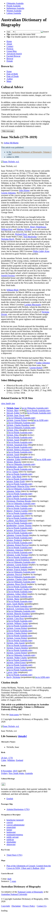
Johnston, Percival (14, 574)
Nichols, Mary (13, 410)
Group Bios (12, 51)
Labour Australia (14, 13)
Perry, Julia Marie (14, 476)
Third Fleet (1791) (14, 855)
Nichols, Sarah (13, 440)
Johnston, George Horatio (18, 535)
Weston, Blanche (14, 462)
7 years (13, 881)
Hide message (7, 131)
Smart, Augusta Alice (16, 516)
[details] (22, 736)
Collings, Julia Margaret (17, 520)
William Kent (7, 229)
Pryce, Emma (12, 472)
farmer (9, 830)
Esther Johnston (43, 363)
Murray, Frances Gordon (17, 511)
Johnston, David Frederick (18, 560)
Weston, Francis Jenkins (17, 569)
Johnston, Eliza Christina (17, 506)
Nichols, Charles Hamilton (18, 425)
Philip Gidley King (41, 251)
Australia (29, 773)
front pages (14, 714)
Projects (10, 49)
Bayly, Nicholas (13, 677)
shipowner (11, 844)
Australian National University (14, 894)
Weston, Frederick (14, 540)
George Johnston (8, 193)
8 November (6, 771)
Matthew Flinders (24, 229)
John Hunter (24, 190)
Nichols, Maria (13, 599)
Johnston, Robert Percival (18, 545)
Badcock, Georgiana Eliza (18, 609)
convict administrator (15, 825)
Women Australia (14, 11)
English (10, 798)
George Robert (35, 368)
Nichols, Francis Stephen (17, 648)
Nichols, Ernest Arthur (16, 667)
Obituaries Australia (15, 3)
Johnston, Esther (14, 459)
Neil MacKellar (30, 236)
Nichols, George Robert (17, 420)
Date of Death (13, 76)
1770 (10, 758)
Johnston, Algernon (15, 550)
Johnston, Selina (14, 491)
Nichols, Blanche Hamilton (18, 613)
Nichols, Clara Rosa (15, 618)
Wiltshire (11, 760)
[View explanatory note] (3, 784)
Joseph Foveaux (8, 275)
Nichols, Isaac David (15, 415)
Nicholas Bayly (7, 239)
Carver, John (12, 672)
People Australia (14, 6)
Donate (10, 61)
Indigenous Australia (15, 8)
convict (10, 822)
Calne (3, 760)
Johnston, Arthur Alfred (17, 594)
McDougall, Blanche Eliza (18, 486)
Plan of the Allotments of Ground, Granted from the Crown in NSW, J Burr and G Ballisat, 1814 (29, 867)
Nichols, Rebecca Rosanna (18, 449)
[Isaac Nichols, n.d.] (10, 161)
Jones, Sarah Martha (15, 604)
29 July (4, 758)
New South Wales (16, 773)
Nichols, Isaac (13, 408)
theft (9, 879)
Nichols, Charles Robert (17, 633)
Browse (10, 58)
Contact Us (41, 906)
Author (10, 79)
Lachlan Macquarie (32, 304)
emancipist (11, 827)
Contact (10, 46)
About (9, 44)
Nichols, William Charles (17, 623)
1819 (15, 771)
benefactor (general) (15, 820)
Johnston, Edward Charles (18, 589)
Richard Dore (21, 234)
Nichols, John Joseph (16, 643)
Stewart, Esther (13, 413)
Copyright (5, 906)
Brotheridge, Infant (15, 467)
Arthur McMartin (11, 143)
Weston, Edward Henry (17, 530)
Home (9, 41)
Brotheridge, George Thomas (19, 525)
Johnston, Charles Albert (17, 579)
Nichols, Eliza (13, 430)
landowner (11, 832)
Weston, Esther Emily (16, 481)
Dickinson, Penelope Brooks (19, 501)
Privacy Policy (29, 906)
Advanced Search (14, 53)
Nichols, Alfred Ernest (16, 662)
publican (10, 839)
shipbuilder (11, 842)
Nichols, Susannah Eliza (17, 445)
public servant (12, 837)
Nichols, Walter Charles (17, 657)
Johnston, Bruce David (16, 584)
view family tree (8, 403)
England (19, 760)
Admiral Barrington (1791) (18, 809)
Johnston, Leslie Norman (17, 555)
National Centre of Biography (30, 892)
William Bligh (12, 290)
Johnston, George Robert (17, 564)
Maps (9, 81)
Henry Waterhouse (38, 227)
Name (9, 71)
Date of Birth (12, 74)
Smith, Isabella (13, 496)
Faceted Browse (13, 56)
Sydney (4, 773)
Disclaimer (16, 906)
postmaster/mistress (15, 834)
